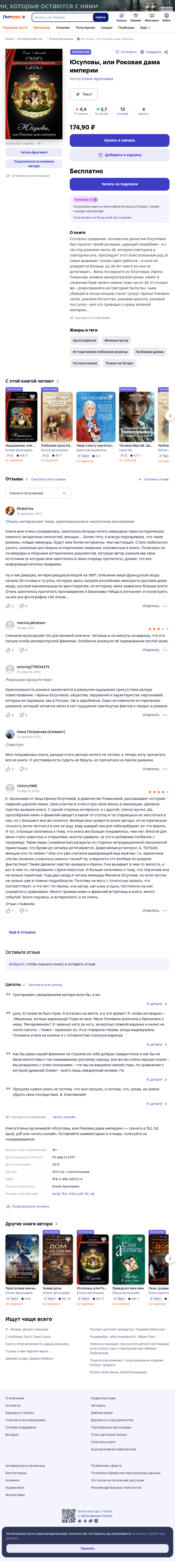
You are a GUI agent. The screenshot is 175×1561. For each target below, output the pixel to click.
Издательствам (103, 1398)
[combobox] (62, 17)
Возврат (12, 1435)
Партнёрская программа (111, 1427)
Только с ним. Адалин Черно (26, 1351)
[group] (87, 511)
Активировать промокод (25, 1466)
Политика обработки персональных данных (126, 1473)
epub (56, 1194)
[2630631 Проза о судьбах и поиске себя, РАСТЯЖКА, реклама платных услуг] (87, 5)
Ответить (151, 606)
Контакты (13, 1405)
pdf (80, 1194)
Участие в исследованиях (25, 1420)
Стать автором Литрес (109, 1435)
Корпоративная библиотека (113, 1449)
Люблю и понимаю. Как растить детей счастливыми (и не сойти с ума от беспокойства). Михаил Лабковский (129, 1348)
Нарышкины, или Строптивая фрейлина (21, 445)
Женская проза (116, 340)
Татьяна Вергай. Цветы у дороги (136, 445)
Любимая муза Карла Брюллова (56, 445)
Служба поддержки (20, 1427)
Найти (101, 17)
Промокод (41, 28)
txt (87, 1194)
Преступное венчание (22, 1288)
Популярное (85, 28)
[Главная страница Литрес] (14, 17)
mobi (72, 1194)
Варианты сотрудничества (112, 1420)
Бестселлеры (15, 1473)
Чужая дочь (52, 1288)
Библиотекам (102, 1413)
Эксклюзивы (15, 1495)
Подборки (126, 28)
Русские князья (85, 363)
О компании (14, 1398)
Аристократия (84, 340)
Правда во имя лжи (128, 1288)
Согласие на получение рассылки (117, 1480)
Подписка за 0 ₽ (15, 28)
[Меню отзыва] (165, 606)
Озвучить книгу (103, 1442)
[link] (81, 508)
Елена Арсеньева (19, 450)
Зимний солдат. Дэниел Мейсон (29, 1358)
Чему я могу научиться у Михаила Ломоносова (95, 445)
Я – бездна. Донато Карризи (26, 1329)
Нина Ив (125, 450)
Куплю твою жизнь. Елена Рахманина (118, 1372)
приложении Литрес (97, 1516)
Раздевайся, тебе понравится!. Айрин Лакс (122, 1337)
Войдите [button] (16, 964)
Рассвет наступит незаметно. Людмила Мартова (127, 1329)
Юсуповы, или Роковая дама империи (92, 1288)
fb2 (64, 1194)
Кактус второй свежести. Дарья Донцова (37, 1344)
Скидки (106, 28)
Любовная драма (150, 352)
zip (92, 1194)
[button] (33, 152)
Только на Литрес (120, 363)
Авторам (98, 1405)
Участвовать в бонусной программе (102, 217)
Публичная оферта (106, 1466)
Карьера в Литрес (19, 1413)
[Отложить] (32, 397)
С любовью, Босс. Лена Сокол (28, 1337)
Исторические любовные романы (100, 352)
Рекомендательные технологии (116, 1488)
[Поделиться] (167, 52)
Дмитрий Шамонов (91, 450)
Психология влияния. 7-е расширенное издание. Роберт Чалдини (127, 1362)
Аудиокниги (14, 1488)
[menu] (38, 493)
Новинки (63, 28)
